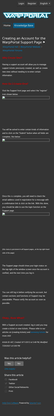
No (19, 363)
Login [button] (21, 3)
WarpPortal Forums (12, 50)
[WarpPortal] (27, 15)
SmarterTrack (35, 403)
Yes (9, 363)
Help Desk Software (10, 403)
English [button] (44, 3)
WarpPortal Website (30, 47)
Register (32, 3)
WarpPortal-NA (10, 47)
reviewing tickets (38, 332)
